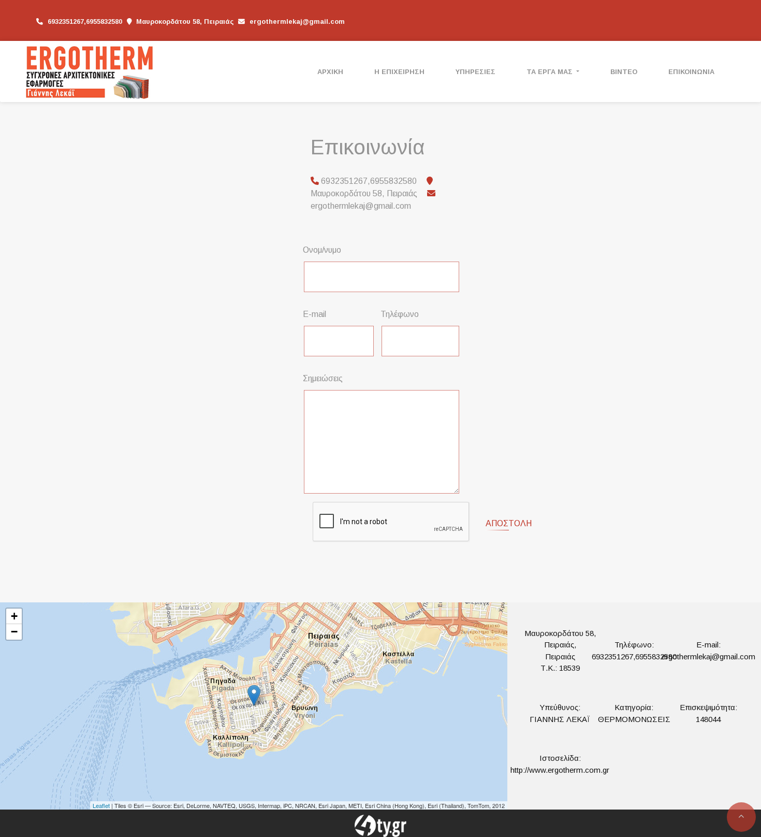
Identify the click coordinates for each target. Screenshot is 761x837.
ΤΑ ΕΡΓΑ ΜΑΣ (550, 72)
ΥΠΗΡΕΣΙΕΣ (475, 72)
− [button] (14, 631)
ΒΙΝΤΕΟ (623, 72)
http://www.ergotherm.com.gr (559, 770)
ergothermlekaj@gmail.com (297, 21)
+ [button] (14, 616)
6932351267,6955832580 (634, 656)
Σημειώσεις (323, 378)
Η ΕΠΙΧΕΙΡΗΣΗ (399, 72)
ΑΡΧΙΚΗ (330, 72)
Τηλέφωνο (399, 314)
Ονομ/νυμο (322, 250)
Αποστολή (509, 523)
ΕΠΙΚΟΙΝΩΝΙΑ (691, 72)
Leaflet (101, 805)
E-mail (314, 314)
